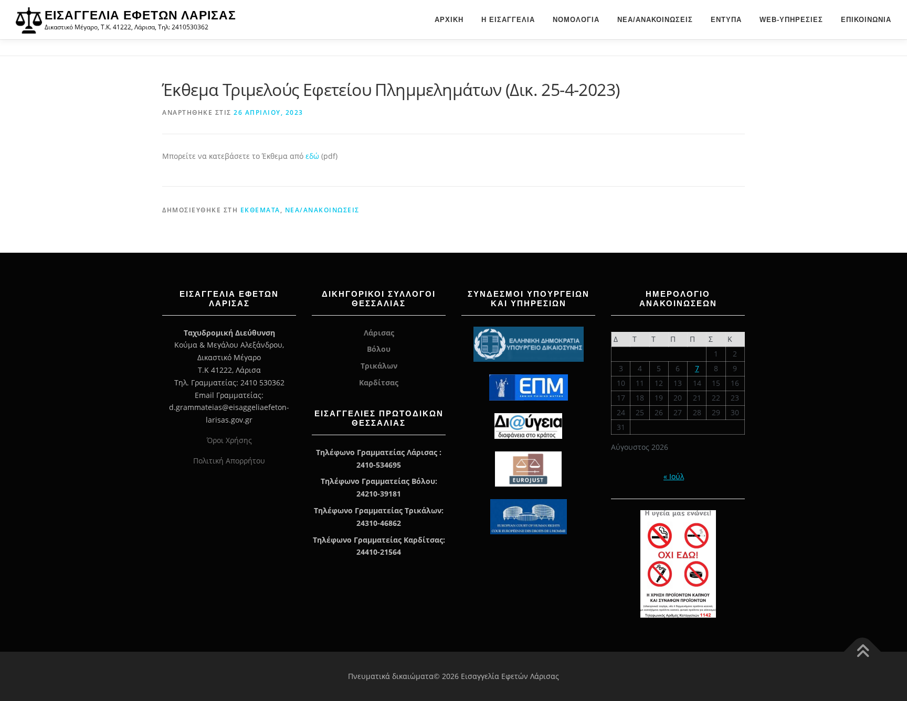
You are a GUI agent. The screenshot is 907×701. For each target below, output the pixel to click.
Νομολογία (576, 20)
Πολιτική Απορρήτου (229, 461)
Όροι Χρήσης (229, 440)
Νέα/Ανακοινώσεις (655, 20)
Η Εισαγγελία (508, 20)
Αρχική (449, 20)
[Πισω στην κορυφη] (862, 652)
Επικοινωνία (866, 20)
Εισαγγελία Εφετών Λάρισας (140, 15)
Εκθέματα (260, 210)
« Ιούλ (673, 476)
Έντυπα (726, 20)
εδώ (313, 156)
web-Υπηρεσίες (791, 20)
